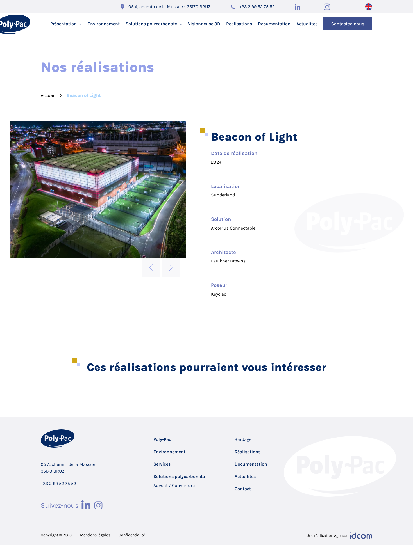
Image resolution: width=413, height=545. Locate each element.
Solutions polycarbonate (151, 23)
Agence (340, 535)
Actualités (306, 23)
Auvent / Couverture (174, 485)
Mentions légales (95, 535)
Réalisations (239, 23)
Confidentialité (132, 535)
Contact (243, 488)
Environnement (104, 23)
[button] (151, 267)
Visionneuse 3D (204, 23)
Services (162, 464)
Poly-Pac (162, 439)
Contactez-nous (347, 23)
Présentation (63, 23)
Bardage (243, 439)
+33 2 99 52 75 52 (257, 6)
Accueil (48, 95)
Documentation (274, 23)
